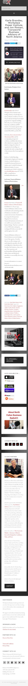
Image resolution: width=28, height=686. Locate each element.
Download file (14, 62)
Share (20, 57)
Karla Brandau (8, 110)
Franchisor (16, 309)
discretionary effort (8, 306)
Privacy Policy (6, 645)
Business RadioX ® (14, 2)
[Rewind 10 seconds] (11, 54)
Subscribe (15, 57)
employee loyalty (8, 307)
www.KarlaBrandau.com (10, 171)
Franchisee (11, 309)
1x (14, 54)
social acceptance (16, 314)
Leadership (7, 313)
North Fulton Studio (9, 304)
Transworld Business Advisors (11, 316)
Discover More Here (8, 638)
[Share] (16, 43)
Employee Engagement (17, 306)
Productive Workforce (14, 313)
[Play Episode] (7, 53)
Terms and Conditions (8, 643)
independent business (9, 311)
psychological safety (9, 314)
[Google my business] (12, 662)
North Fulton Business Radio (16, 302)
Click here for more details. (9, 629)
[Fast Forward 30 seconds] (17, 54)
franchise (14, 307)
